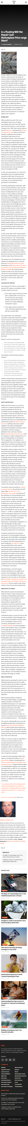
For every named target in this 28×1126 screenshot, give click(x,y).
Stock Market (18, 1084)
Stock (16, 1082)
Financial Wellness (6, 1074)
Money (16, 1071)
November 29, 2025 (5, 924)
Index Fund (4, 1078)
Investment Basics (6, 1080)
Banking (3, 1067)
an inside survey (16, 543)
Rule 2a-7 (9, 130)
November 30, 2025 (5, 898)
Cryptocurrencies (5, 1069)
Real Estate (18, 1078)
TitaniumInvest (18, 1086)
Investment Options (6, 1082)
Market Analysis (19, 1067)
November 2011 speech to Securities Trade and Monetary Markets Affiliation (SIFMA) (13, 267)
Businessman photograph (7, 797)
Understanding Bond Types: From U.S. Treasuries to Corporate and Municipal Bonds (13, 1003)
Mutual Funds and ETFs (20, 1076)
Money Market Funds (20, 1074)
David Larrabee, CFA (6, 820)
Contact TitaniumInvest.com (14, 1119)
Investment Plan (5, 1084)
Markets (17, 1069)
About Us (3, 1119)
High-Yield (4, 890)
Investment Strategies (7, 1086)
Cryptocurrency (5, 1071)
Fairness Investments (13, 841)
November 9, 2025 (18, 44)
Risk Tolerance (18, 1080)
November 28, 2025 (5, 1007)
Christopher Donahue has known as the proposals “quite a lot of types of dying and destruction (14, 581)
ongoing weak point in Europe (15, 263)
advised (15, 434)
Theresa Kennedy (7, 44)
